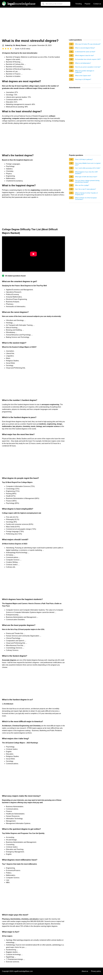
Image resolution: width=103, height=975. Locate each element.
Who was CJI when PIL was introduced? (88, 44)
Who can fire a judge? (82, 185)
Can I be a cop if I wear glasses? (85, 189)
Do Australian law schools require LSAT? (88, 59)
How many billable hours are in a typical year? (87, 164)
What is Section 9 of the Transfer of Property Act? (86, 193)
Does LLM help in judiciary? (84, 159)
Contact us (97, 4)
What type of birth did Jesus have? (86, 176)
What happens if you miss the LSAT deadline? (86, 172)
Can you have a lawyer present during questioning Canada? (87, 181)
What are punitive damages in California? (84, 71)
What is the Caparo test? (83, 75)
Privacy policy (96, 971)
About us (85, 971)
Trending (78, 4)
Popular (87, 4)
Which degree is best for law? (84, 55)
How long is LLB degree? (83, 79)
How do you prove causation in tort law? (88, 67)
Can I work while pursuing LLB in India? (87, 168)
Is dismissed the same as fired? (85, 51)
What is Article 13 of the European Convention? (86, 198)
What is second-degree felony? (85, 48)
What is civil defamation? (83, 63)
